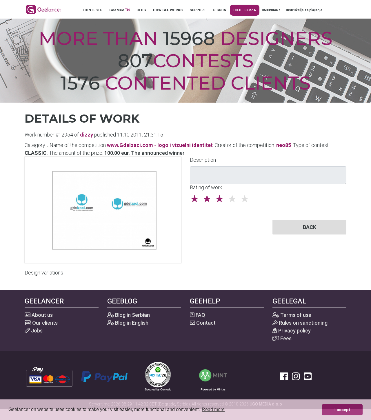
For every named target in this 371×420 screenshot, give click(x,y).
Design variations (44, 273)
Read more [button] (213, 409)
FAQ (199, 315)
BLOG (141, 10)
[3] (221, 199)
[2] (208, 199)
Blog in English (131, 323)
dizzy (86, 135)
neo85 (283, 145)
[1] (196, 199)
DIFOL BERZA (244, 10)
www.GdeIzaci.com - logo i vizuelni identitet (160, 145)
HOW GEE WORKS (168, 10)
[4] (234, 199)
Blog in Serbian (132, 315)
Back (309, 227)
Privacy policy (294, 331)
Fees (285, 338)
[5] (246, 199)
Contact (205, 323)
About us (41, 315)
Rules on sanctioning (303, 323)
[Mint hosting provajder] (213, 376)
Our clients (44, 323)
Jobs (36, 331)
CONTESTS (92, 10)
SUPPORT (198, 10)
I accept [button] (342, 409)
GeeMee (117, 10)
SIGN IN (219, 10)
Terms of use (295, 315)
